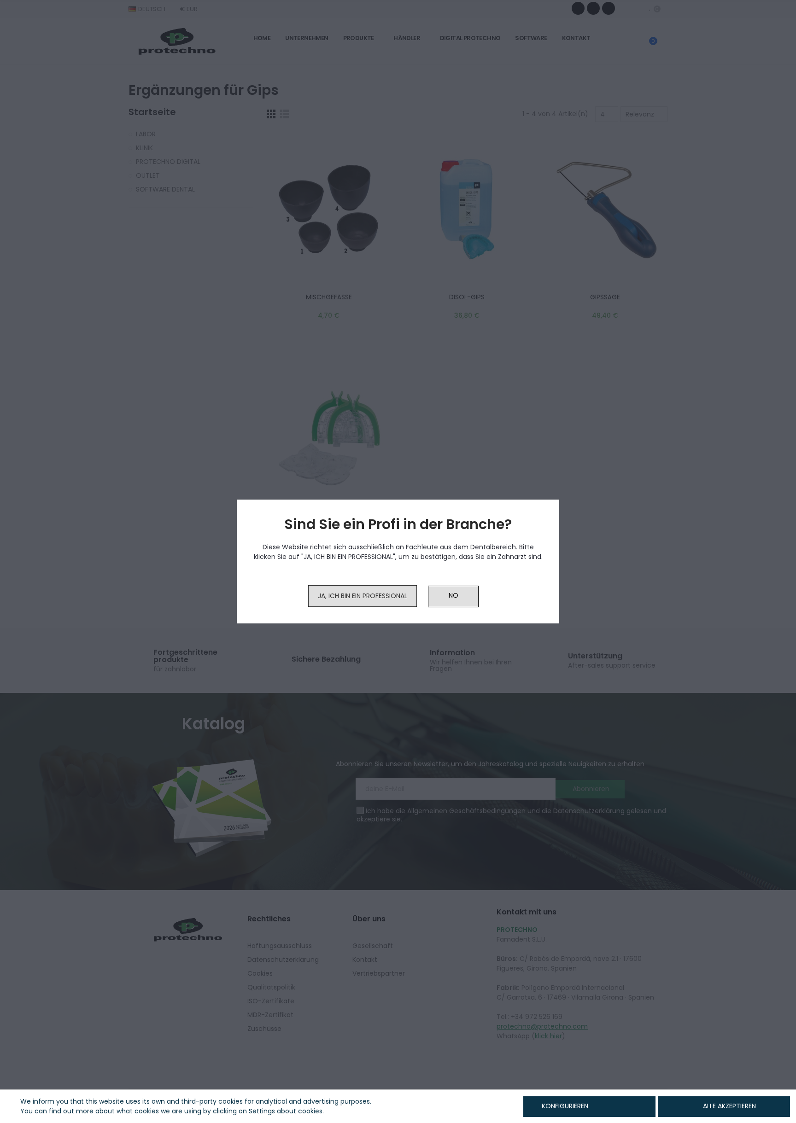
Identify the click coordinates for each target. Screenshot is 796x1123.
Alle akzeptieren (729, 1106)
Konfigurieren (564, 1106)
